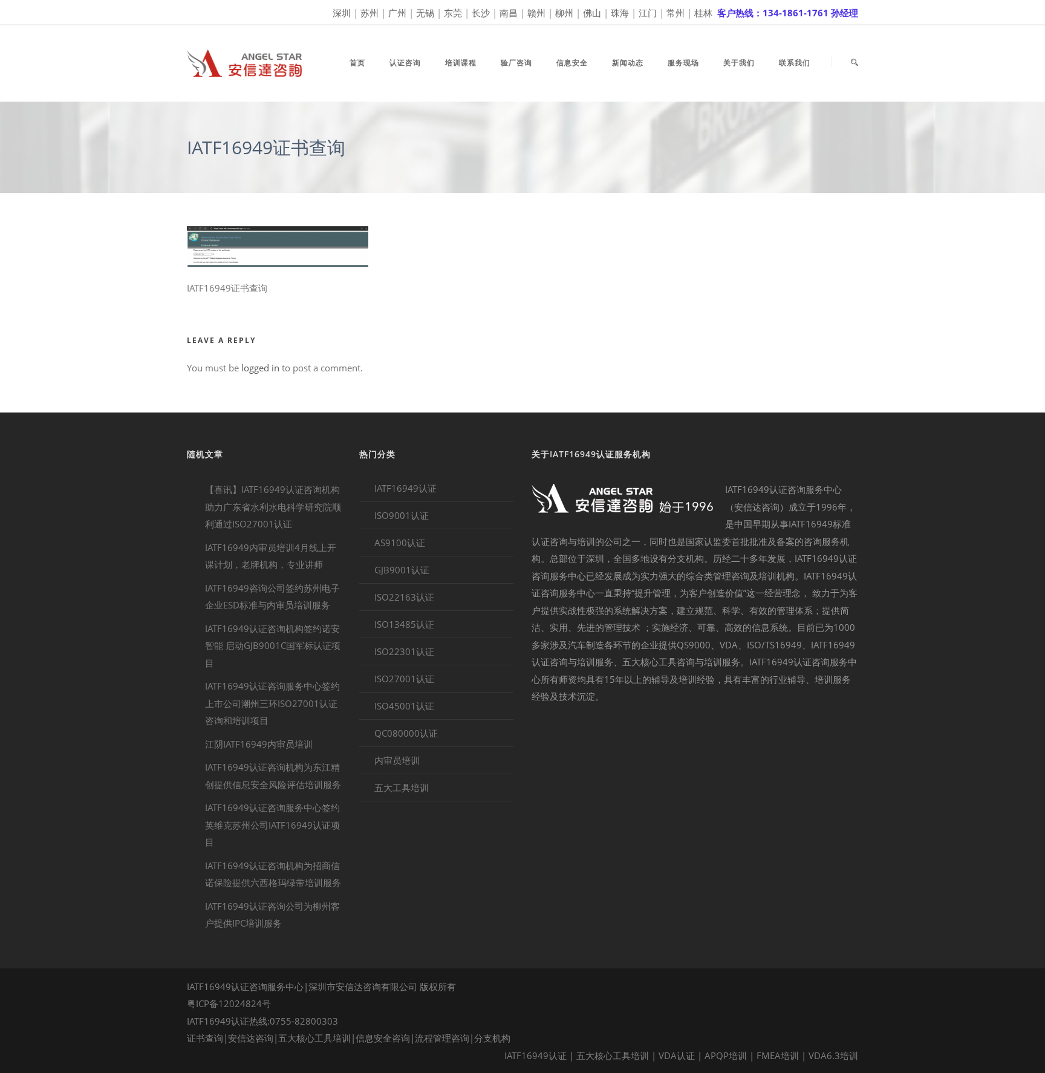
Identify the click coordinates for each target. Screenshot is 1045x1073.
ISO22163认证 (404, 597)
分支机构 (492, 1038)
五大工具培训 (401, 787)
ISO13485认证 (404, 624)
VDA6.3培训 (833, 1055)
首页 (357, 62)
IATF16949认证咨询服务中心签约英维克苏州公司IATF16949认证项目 (272, 824)
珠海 (620, 13)
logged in (260, 368)
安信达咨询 (250, 1038)
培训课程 (461, 62)
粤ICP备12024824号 (229, 1003)
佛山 (592, 13)
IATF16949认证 (405, 488)
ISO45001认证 (404, 706)
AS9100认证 (399, 542)
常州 (675, 13)
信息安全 (572, 62)
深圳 (342, 13)
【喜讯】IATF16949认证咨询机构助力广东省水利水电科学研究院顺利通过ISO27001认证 (273, 506)
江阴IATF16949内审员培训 (259, 744)
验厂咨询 (516, 62)
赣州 (536, 13)
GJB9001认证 (401, 570)
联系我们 (794, 62)
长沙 (481, 13)
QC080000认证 (406, 733)
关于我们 (739, 62)
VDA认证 (677, 1055)
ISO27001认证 (404, 679)
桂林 (703, 13)
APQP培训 (726, 1055)
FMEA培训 (778, 1055)
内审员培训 (397, 760)
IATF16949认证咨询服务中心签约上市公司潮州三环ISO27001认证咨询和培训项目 (272, 703)
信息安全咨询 (383, 1038)
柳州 (564, 13)
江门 (648, 13)
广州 (397, 13)
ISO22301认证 (404, 651)
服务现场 (683, 62)
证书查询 (205, 1038)
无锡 (425, 13)
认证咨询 (405, 62)
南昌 (509, 13)
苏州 (369, 13)
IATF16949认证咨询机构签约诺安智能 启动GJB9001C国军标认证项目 (272, 645)
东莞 (453, 13)
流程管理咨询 (442, 1038)
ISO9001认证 (401, 515)
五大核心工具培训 (314, 1038)
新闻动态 (627, 62)
